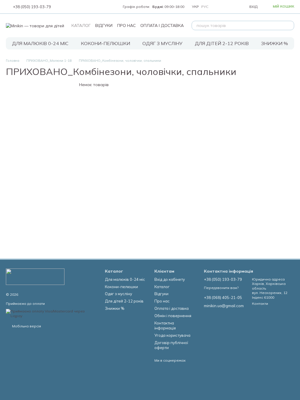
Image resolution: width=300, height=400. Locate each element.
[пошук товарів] (289, 25)
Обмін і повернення (172, 315)
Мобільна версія (26, 326)
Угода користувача (172, 335)
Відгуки (103, 25)
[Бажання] (231, 7)
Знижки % (274, 43)
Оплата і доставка (162, 25)
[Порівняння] (218, 7)
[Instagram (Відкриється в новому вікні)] (60, 6)
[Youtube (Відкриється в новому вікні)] (74, 6)
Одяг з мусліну (162, 43)
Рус (204, 6)
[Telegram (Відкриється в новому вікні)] (81, 6)
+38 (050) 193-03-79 (32, 7)
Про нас (126, 25)
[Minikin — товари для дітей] (35, 276)
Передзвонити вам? (221, 288)
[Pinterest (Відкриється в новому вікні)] (88, 6)
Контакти (260, 303)
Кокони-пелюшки (105, 43)
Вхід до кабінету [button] (169, 279)
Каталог (81, 25)
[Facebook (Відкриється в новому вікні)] (67, 6)
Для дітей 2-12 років (222, 43)
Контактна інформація (165, 325)
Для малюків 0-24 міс (40, 43)
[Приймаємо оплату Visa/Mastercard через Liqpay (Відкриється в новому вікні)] (51, 313)
